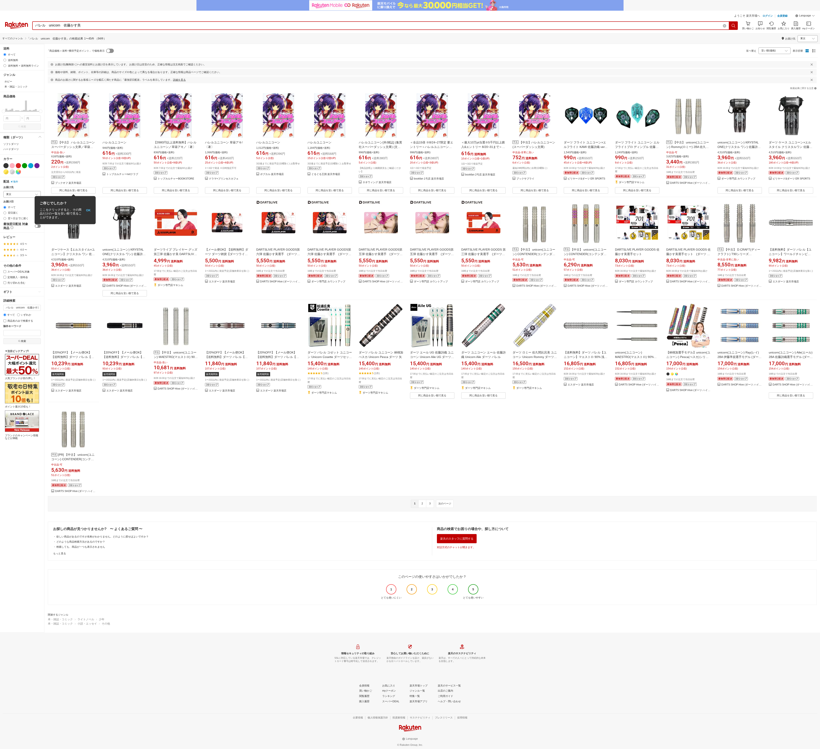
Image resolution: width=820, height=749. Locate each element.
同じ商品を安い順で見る (73, 190)
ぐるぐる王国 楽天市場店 (325, 174)
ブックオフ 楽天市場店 (68, 183)
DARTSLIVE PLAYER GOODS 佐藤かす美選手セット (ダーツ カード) (688, 254)
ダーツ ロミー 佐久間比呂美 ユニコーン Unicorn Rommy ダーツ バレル (534, 357)
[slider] (3, 111)
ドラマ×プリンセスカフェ (224, 178)
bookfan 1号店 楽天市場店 (429, 178)
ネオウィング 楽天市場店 (377, 182)
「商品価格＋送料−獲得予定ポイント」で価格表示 (76, 50)
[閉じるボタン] (811, 64)
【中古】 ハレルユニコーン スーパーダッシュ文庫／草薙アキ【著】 (73, 147)
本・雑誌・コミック (60, 619)
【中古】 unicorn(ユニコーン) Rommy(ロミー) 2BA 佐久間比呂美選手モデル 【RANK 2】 (687, 147)
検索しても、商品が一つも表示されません (80, 546)
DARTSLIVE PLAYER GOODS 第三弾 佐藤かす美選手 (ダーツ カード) (483, 254)
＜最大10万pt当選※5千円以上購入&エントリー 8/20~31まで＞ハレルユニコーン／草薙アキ (483, 147)
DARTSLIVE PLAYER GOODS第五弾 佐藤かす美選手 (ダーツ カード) (380, 254)
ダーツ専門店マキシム (631, 182)
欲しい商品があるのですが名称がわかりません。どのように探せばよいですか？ (102, 536)
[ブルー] (30, 165)
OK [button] (88, 210)
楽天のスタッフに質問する (456, 538)
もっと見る (59, 553)
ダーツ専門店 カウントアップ (738, 178)
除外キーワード (12, 326)
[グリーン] (24, 165)
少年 (101, 619)
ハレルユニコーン (114, 142)
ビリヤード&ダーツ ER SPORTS (586, 178)
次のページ (444, 503)
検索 (23, 126)
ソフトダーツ (11, 144)
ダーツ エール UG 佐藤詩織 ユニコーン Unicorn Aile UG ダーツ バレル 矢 (432, 357)
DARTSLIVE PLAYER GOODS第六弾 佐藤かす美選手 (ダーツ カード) (278, 254)
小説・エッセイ (87, 623)
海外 (15, 181)
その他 (106, 623)
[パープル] (37, 165)
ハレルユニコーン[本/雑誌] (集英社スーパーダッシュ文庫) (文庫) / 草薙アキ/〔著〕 (380, 147)
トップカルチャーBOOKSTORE (176, 178)
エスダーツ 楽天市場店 (68, 286)
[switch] (38, 226)
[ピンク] (12, 165)
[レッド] (18, 165)
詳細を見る (179, 79)
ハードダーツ (11, 149)
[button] (805, 16)
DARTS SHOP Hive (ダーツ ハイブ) (690, 183)
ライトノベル (86, 619)
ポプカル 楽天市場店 (272, 174)
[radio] (4, 54)
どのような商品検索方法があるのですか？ (80, 541)
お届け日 (8, 201)
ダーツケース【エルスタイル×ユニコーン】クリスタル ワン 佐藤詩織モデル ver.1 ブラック (73, 254)
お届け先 (8, 187)
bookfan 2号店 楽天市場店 (480, 174)
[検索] (733, 25)
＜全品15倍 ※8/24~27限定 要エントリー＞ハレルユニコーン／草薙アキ (431, 147)
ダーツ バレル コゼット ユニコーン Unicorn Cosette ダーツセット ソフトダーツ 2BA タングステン (330, 357)
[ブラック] (6, 165)
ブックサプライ (525, 178)
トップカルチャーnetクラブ (122, 174)
